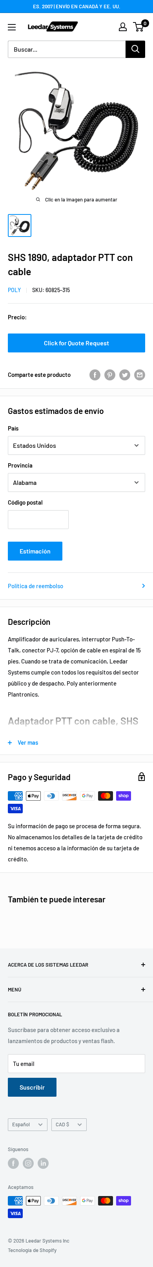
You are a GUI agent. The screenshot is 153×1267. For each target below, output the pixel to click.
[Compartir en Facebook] (94, 374)
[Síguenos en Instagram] (28, 1163)
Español (21, 1124)
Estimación (35, 551)
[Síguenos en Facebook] (13, 1163)
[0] (139, 27)
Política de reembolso (35, 585)
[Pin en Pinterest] (109, 374)
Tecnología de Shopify (32, 1250)
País (13, 428)
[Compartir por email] (139, 374)
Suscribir (32, 1087)
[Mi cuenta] (123, 26)
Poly (14, 290)
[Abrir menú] (12, 27)
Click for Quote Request (76, 343)
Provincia (20, 465)
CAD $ (62, 1124)
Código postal (25, 502)
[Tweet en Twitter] (124, 374)
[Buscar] (135, 49)
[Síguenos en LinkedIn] (43, 1163)
